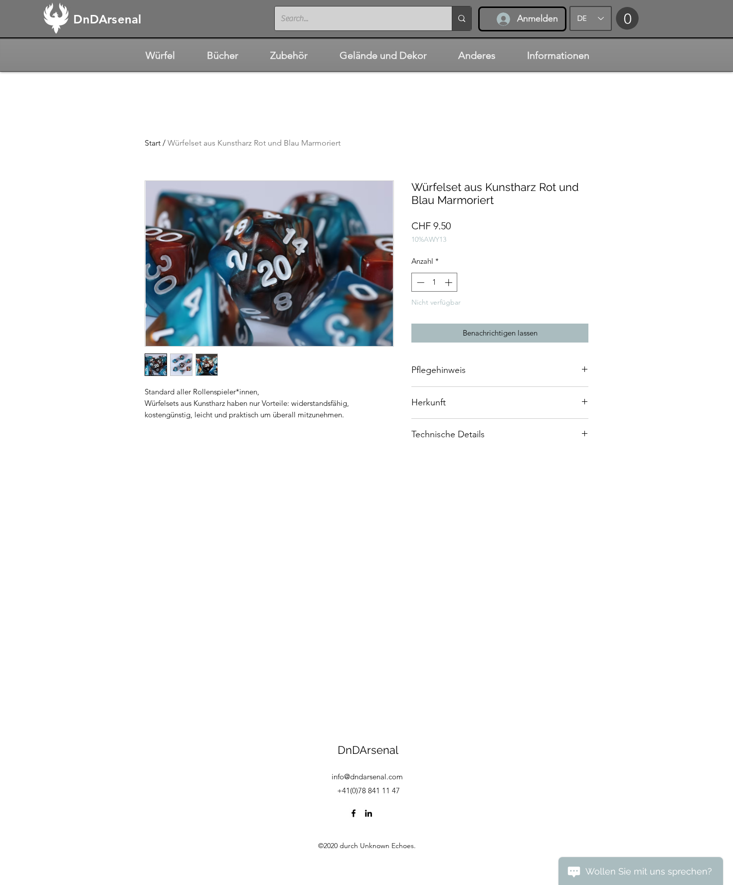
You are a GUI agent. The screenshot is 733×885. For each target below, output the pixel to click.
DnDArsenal (368, 749)
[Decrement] (419, 282)
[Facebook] (354, 813)
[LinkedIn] (368, 813)
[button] (627, 18)
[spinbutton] (434, 282)
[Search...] (461, 18)
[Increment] (449, 282)
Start (153, 143)
